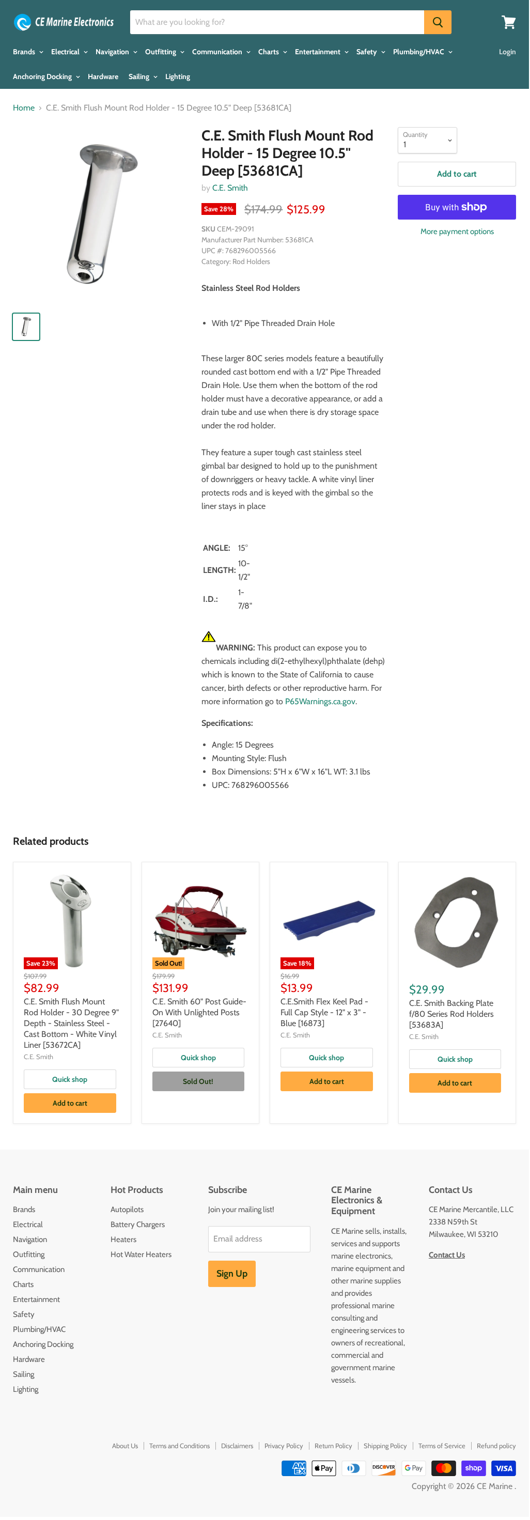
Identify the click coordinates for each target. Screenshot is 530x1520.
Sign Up (231, 1273)
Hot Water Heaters (141, 1254)
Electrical (66, 51)
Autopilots (127, 1209)
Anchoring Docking (43, 76)
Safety (367, 51)
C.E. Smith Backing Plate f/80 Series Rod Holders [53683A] (451, 1014)
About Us (125, 1445)
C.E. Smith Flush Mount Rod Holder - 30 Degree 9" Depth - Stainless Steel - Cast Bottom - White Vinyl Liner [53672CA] (71, 1023)
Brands (25, 51)
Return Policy (333, 1445)
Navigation (113, 51)
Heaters (123, 1239)
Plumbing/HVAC (419, 51)
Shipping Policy (385, 1445)
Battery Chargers (138, 1224)
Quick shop (69, 1079)
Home (24, 108)
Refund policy (496, 1445)
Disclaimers (237, 1445)
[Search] (437, 22)
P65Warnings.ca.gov (320, 701)
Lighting (177, 76)
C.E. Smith (230, 188)
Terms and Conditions (179, 1445)
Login (507, 51)
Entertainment (318, 51)
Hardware (103, 76)
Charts (269, 51)
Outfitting (161, 51)
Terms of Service (441, 1445)
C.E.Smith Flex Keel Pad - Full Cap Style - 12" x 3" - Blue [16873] (324, 1012)
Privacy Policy (283, 1445)
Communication (218, 51)
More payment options (457, 231)
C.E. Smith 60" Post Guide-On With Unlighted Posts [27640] (199, 1012)
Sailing (140, 76)
